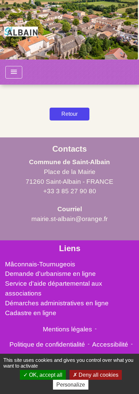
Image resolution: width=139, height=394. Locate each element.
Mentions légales (67, 329)
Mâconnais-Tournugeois (40, 264)
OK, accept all (45, 375)
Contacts (69, 148)
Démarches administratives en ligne (57, 303)
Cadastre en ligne (30, 312)
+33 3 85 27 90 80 (69, 191)
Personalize (70, 385)
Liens (69, 248)
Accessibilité (110, 344)
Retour (69, 114)
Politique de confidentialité (47, 344)
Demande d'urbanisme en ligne (50, 273)
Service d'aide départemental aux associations (53, 288)
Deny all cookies (97, 375)
